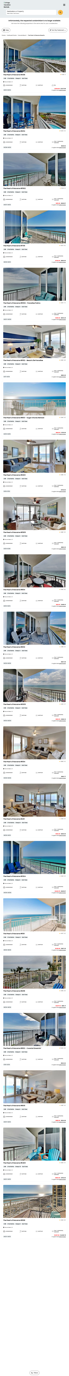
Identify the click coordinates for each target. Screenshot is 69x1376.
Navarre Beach (22, 35)
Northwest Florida (12, 35)
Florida (4, 35)
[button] (31, 12)
